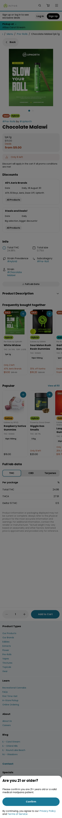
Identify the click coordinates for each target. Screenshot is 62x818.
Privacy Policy (47, 811)
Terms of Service (18, 814)
